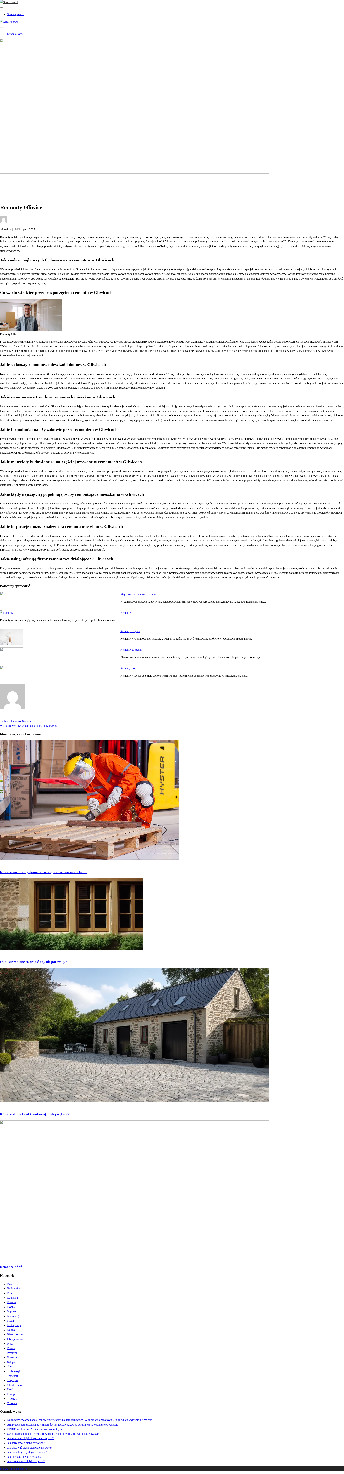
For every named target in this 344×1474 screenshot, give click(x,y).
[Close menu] (1, 7)
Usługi (11, 1394)
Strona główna (15, 14)
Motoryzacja (14, 1325)
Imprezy (11, 1311)
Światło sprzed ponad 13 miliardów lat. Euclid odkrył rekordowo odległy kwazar (53, 1433)
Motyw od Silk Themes (13, 1468)
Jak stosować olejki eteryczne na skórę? (29, 1447)
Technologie (14, 1371)
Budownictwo (15, 184)
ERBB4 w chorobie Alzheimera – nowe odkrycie (35, 1429)
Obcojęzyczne (15, 1339)
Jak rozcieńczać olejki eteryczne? (26, 1461)
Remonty (125, 612)
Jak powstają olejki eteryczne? (24, 1456)
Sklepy (11, 1362)
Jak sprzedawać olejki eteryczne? (26, 1442)
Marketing (13, 1316)
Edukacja (12, 1297)
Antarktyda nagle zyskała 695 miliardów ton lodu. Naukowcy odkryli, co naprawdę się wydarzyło (62, 1424)
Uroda (10, 1389)
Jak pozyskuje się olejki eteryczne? (27, 1452)
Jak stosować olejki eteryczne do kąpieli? (30, 1438)
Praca (10, 1343)
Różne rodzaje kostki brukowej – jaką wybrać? (35, 1114)
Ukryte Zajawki (16, 1384)
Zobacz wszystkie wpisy (14, 716)
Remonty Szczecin (131, 649)
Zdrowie (12, 1403)
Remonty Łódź (128, 668)
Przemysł (12, 1352)
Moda (10, 1320)
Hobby (11, 1306)
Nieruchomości (15, 1334)
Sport (10, 1366)
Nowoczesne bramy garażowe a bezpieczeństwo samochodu (43, 872)
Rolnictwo (13, 1357)
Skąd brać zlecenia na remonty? (138, 594)
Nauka (11, 1329)
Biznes (11, 1284)
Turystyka (12, 1380)
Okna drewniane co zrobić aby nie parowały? (33, 962)
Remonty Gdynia (130, 631)
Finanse (11, 1302)
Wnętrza (12, 1398)
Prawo (11, 1348)
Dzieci (11, 1293)
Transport (12, 1375)
